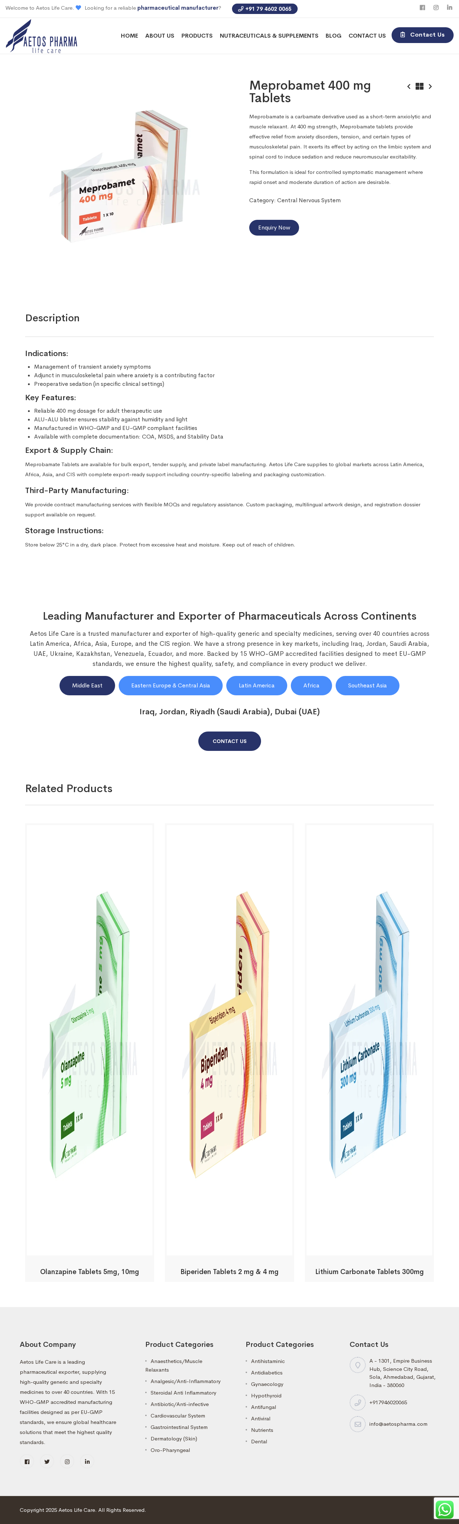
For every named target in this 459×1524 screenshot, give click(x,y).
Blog (333, 35)
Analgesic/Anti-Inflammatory (186, 1381)
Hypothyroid (266, 1395)
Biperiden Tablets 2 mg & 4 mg (229, 1272)
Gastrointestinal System (179, 1427)
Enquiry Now (274, 227)
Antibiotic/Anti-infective (180, 1404)
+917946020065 (388, 1402)
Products (197, 35)
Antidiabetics (267, 1372)
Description (52, 318)
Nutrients (262, 1429)
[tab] (52, 318)
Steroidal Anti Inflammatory (183, 1392)
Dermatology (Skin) (174, 1438)
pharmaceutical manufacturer (177, 7)
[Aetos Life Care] (41, 35)
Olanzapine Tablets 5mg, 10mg (89, 1272)
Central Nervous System (309, 200)
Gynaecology (267, 1384)
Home (129, 35)
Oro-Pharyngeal (170, 1450)
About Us (159, 35)
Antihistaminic (268, 1361)
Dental (259, 1441)
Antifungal (263, 1407)
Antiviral (260, 1418)
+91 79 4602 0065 (268, 8)
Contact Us (367, 35)
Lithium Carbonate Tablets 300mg (369, 1272)
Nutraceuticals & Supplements (269, 35)
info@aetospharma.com (398, 1423)
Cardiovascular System (178, 1415)
